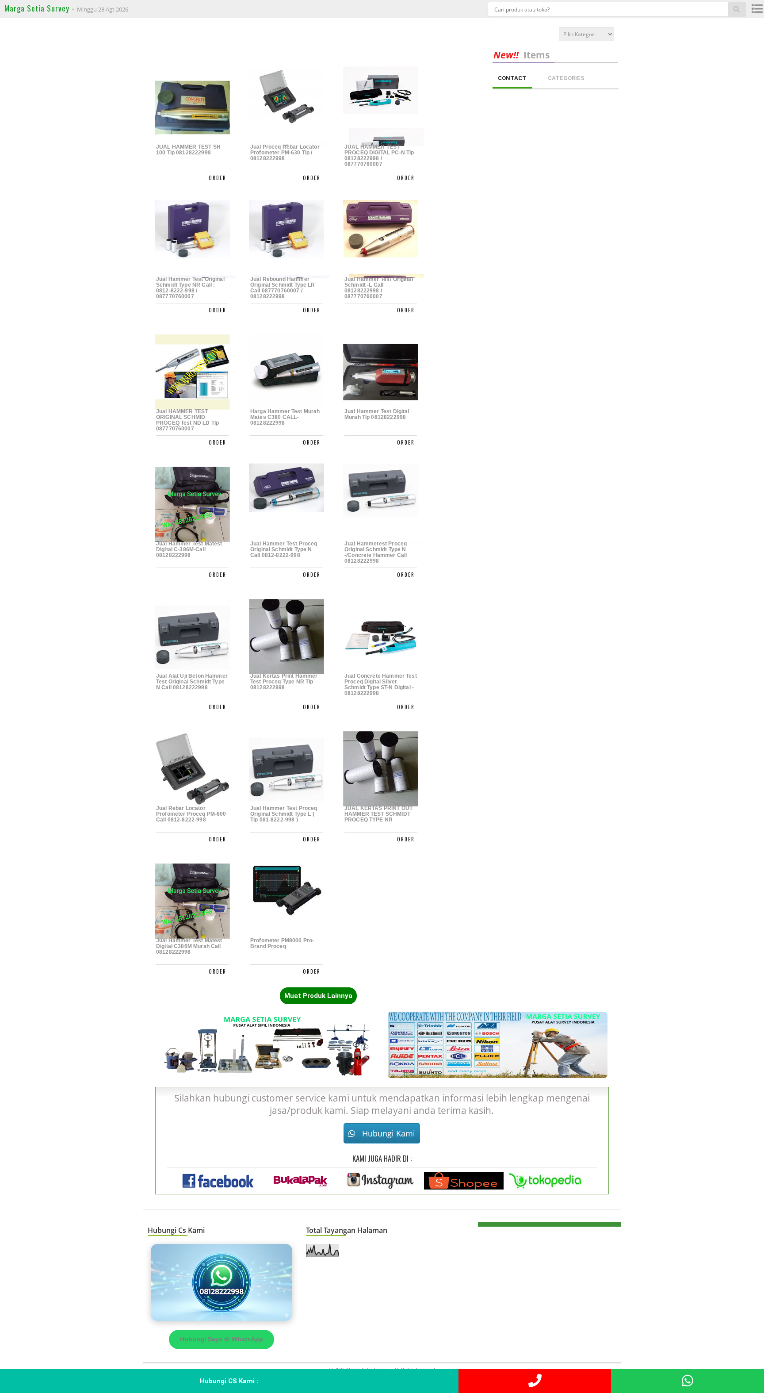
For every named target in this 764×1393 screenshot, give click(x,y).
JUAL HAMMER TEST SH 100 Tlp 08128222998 (188, 150)
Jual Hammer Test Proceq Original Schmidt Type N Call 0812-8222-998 (283, 549)
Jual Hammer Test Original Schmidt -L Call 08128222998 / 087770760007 (378, 287)
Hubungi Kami (387, 1133)
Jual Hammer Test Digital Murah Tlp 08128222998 (376, 414)
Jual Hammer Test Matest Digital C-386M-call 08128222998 (189, 549)
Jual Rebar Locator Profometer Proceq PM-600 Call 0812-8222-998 (191, 814)
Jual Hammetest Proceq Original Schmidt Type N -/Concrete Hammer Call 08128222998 (375, 552)
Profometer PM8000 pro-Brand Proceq (282, 943)
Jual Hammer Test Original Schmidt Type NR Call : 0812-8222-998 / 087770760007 (190, 287)
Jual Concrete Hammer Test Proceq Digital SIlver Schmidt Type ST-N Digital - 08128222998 (380, 684)
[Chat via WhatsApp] (221, 1282)
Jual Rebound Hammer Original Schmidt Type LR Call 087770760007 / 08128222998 (282, 287)
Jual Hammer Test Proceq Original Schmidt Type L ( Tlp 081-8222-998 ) (283, 814)
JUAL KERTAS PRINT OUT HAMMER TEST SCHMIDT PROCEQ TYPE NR (378, 814)
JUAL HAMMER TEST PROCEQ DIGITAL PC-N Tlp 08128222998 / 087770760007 (379, 155)
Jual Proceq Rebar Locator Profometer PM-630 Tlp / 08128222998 (285, 152)
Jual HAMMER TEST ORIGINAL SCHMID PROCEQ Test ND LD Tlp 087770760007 (187, 420)
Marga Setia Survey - (40, 8)
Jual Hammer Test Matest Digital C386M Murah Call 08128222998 (189, 946)
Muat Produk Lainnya (318, 996)
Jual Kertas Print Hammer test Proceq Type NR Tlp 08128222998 (284, 682)
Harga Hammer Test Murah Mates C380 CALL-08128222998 (285, 417)
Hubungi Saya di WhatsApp (221, 1339)
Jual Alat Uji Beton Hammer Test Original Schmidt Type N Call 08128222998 (192, 682)
